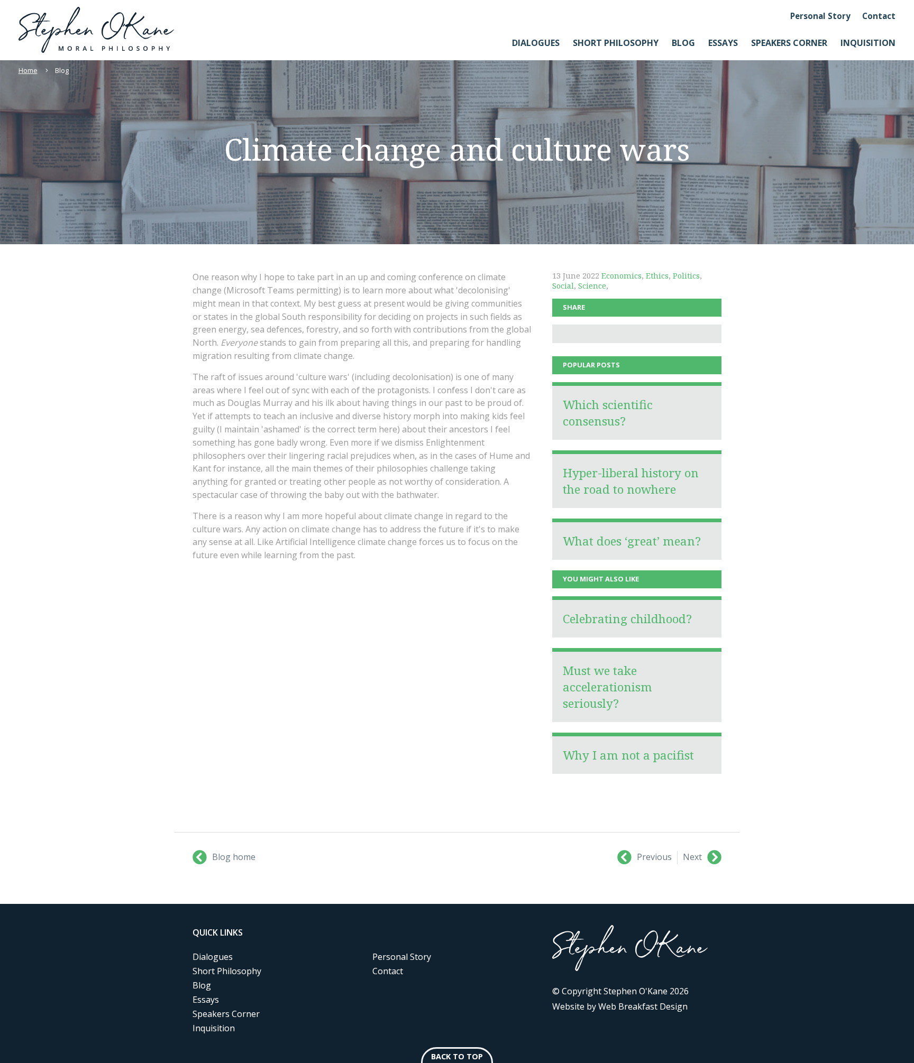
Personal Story (820, 16)
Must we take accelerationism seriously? (607, 686)
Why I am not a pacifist (628, 755)
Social (563, 286)
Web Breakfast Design (643, 1006)
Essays (723, 43)
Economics (621, 276)
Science (592, 286)
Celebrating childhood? (627, 619)
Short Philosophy (616, 43)
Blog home (233, 857)
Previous (654, 857)
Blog (683, 43)
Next (692, 857)
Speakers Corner (789, 43)
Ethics (657, 276)
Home (28, 70)
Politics (686, 276)
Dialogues (536, 43)
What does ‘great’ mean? (632, 541)
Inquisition (867, 43)
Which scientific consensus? (608, 412)
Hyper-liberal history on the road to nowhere (631, 481)
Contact (878, 16)
